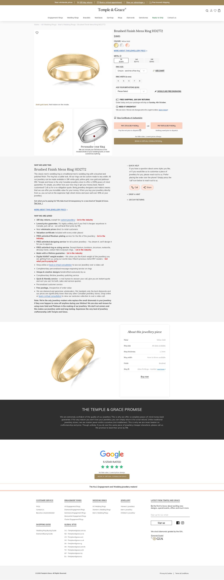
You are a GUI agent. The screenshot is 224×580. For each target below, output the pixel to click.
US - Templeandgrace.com (73, 537)
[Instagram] (182, 523)
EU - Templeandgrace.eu (73, 556)
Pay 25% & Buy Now (129, 126)
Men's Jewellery (126, 510)
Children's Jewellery (128, 513)
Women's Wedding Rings (102, 510)
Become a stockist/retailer (45, 513)
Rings (120, 18)
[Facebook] (178, 523)
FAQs (38, 506)
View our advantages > (135, 2)
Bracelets (86, 18)
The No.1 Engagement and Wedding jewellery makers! (113, 487)
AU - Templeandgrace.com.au (75, 530)
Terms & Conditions (181, 573)
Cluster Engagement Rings (73, 519)
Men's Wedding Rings (100, 513)
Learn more (163, 110)
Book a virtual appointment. (111, 2)
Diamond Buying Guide (44, 534)
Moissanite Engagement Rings (75, 516)
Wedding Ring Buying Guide (46, 530)
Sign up (161, 522)
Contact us (172, 18)
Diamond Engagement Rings (74, 510)
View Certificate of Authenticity (129, 118)
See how (38, 203)
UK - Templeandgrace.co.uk (74, 540)
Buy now (145, 376)
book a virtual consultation (60, 265)
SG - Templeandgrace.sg (73, 543)
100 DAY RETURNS (136, 200)
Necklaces (99, 18)
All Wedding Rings (99, 506)
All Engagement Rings (72, 506)
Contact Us (40, 510)
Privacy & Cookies (166, 573)
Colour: (122, 41)
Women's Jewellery (128, 506)
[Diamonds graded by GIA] (157, 538)
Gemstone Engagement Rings (75, 513)
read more (161, 369)
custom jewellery (68, 220)
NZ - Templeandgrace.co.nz (74, 534)
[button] (120, 56)
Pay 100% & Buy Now (166, 126)
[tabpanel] (73, 69)
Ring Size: (120, 67)
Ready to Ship (157, 18)
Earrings (110, 18)
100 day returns (85, 2)
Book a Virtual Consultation (148, 141)
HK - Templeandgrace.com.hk (74, 547)
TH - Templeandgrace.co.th (74, 550)
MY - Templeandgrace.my (73, 553)
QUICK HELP (134, 166)
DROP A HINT (134, 194)
